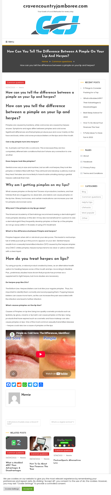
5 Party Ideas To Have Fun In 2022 (92, 135)
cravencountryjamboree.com (55, 6)
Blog (84, 191)
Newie (21, 87)
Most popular (88, 212)
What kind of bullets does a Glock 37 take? (22, 423)
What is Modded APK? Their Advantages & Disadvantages (93, 102)
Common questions (15, 82)
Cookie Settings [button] (12, 489)
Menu (11, 41)
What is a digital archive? (62, 422)
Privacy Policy (89, 167)
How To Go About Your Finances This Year (39, 466)
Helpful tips (87, 202)
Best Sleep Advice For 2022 (92, 114)
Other (84, 218)
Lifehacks (86, 207)
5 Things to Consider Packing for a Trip (92, 90)
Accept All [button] (27, 489)
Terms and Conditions (93, 173)
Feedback (87, 161)
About (86, 156)
